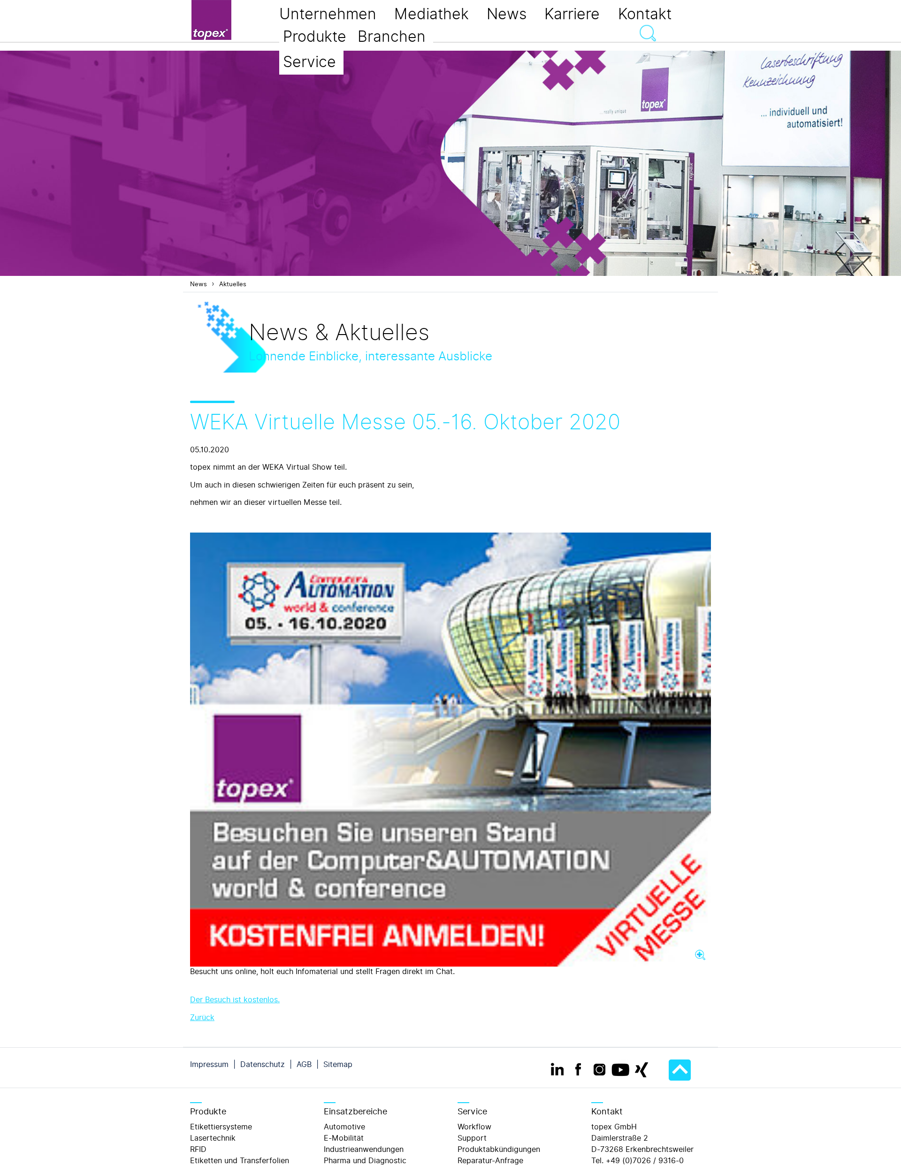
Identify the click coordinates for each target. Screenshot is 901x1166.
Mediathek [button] (431, 14)
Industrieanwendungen (364, 1149)
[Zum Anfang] (680, 1070)
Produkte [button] (314, 36)
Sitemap (337, 1064)
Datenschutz (262, 1064)
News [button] (507, 14)
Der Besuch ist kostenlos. (235, 999)
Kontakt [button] (645, 14)
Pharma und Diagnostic (365, 1160)
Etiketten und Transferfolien (239, 1160)
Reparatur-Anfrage (490, 1160)
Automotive (344, 1126)
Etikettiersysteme (221, 1126)
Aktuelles (232, 284)
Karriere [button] (572, 14)
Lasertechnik (213, 1138)
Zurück (202, 1017)
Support (472, 1138)
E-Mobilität (344, 1138)
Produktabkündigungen (499, 1149)
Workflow (474, 1126)
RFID (198, 1149)
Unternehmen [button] (327, 14)
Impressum (209, 1064)
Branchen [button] (392, 36)
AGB (304, 1064)
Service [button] (309, 62)
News (198, 284)
